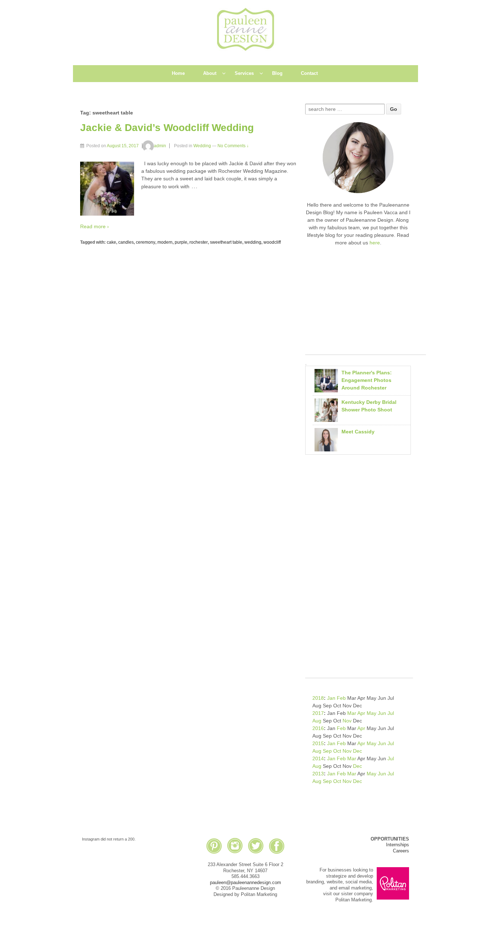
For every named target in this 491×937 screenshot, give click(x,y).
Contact (309, 73)
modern (165, 242)
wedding (252, 242)
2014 (318, 758)
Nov (347, 721)
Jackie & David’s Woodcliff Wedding (167, 127)
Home (178, 73)
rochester (198, 242)
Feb (341, 698)
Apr (361, 713)
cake (111, 242)
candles (126, 242)
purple (181, 242)
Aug (316, 721)
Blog (277, 73)
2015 (318, 743)
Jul (390, 713)
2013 (318, 773)
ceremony (145, 242)
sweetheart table (226, 242)
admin (160, 145)
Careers (401, 850)
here (375, 242)
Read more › (94, 226)
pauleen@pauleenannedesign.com (245, 882)
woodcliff (272, 242)
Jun (382, 713)
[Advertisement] (365, 304)
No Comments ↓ (233, 145)
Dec (357, 751)
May (371, 713)
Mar (351, 713)
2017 (318, 713)
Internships (397, 844)
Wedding (202, 145)
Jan (331, 698)
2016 (318, 728)
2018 (318, 698)
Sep (327, 751)
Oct (337, 751)
